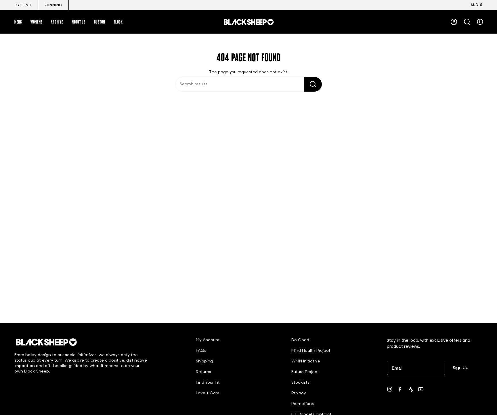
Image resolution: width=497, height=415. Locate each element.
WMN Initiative (305, 361)
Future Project (305, 372)
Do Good (300, 340)
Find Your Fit (208, 383)
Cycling (23, 5)
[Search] (313, 84)
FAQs (201, 351)
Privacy (298, 393)
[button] (18, 22)
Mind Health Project (310, 351)
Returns (203, 372)
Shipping (204, 361)
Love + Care (207, 393)
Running (53, 5)
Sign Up (461, 367)
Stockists (300, 383)
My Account (208, 340)
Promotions (302, 404)
